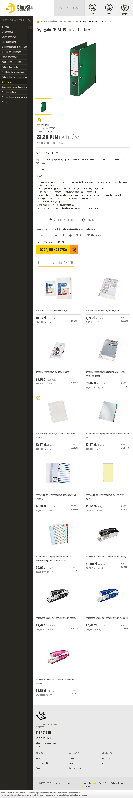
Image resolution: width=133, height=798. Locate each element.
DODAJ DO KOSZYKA (53, 250)
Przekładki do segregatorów (13, 72)
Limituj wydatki (42, 763)
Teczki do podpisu (9, 92)
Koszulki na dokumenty (11, 52)
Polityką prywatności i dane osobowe (65, 793)
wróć (7, 27)
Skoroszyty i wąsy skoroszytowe (15, 87)
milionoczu (81, 786)
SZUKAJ (92, 13)
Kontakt (39, 768)
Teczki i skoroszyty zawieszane (15, 97)
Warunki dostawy (75, 768)
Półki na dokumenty (10, 67)
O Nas (38, 758)
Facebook (106, 758)
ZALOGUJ (108, 14)
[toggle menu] (29, 20)
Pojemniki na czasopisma (12, 62)
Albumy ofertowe (9, 37)
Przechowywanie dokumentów (53, 21)
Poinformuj (91, 220)
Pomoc (72, 758)
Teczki (4, 102)
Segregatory (7, 82)
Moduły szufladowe (9, 57)
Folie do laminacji (9, 42)
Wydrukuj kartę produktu (65, 220)
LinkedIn (105, 763)
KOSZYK (125, 14)
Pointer (94, 783)
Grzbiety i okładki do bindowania (15, 47)
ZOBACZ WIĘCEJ (58, 330)
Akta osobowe (7, 32)
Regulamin (73, 763)
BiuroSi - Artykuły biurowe (20, 8)
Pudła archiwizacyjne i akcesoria (15, 77)
